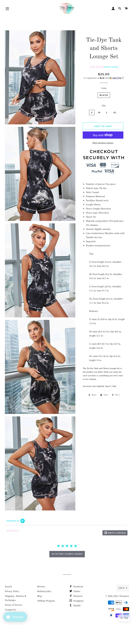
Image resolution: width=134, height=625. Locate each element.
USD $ (121, 587)
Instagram (78, 600)
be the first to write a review (67, 554)
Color (104, 88)
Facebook (78, 586)
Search (8, 586)
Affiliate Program (46, 600)
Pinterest (77, 596)
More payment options (102, 142)
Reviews (41, 586)
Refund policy (44, 591)
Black (104, 95)
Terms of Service (13, 604)
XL (115, 112)
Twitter (76, 591)
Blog (39, 596)
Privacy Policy (12, 591)
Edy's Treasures (121, 596)
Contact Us (10, 609)
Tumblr (77, 605)
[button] (104, 78)
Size (104, 105)
